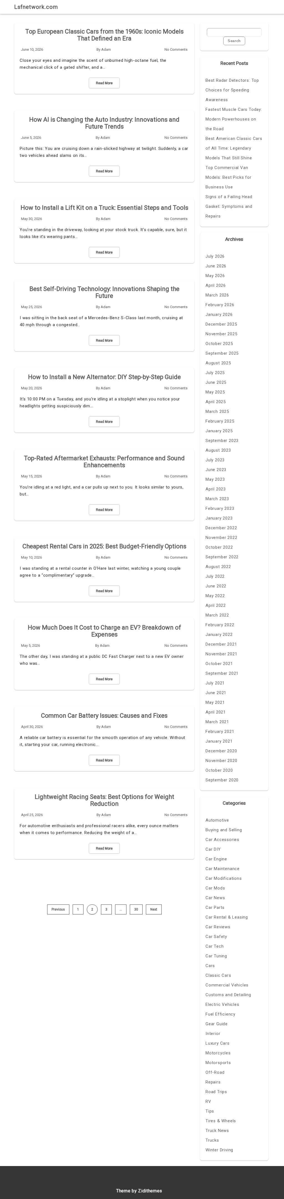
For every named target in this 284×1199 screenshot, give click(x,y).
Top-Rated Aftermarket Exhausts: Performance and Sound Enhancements (104, 462)
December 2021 (221, 644)
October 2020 (219, 770)
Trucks (212, 1140)
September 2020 (222, 780)
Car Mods (215, 888)
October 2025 (219, 343)
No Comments (175, 49)
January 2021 (219, 741)
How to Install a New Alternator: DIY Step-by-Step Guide (104, 377)
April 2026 (216, 285)
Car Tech (215, 946)
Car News (215, 897)
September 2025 (222, 353)
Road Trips (216, 1091)
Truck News (217, 1130)
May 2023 (215, 479)
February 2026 (220, 304)
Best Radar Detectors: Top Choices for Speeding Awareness (232, 90)
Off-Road (215, 1072)
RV (208, 1101)
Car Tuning (216, 955)
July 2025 (215, 372)
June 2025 (216, 382)
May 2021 (215, 702)
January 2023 (219, 518)
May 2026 (215, 275)
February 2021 (220, 731)
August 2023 (218, 450)
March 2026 (217, 295)
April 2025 (216, 401)
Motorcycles (218, 1052)
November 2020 (221, 760)
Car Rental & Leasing (227, 917)
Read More (104, 83)
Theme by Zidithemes (139, 1190)
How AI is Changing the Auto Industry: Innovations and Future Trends (104, 123)
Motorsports (218, 1062)
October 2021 (219, 663)
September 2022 (222, 556)
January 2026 (219, 314)
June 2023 (216, 469)
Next (153, 909)
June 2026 (216, 266)
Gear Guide (217, 1023)
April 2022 (216, 605)
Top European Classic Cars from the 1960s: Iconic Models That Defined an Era (104, 35)
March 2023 (217, 498)
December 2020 (221, 750)
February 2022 (220, 624)
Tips (210, 1111)
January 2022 (219, 634)
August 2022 (218, 566)
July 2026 (215, 256)
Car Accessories (222, 839)
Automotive (217, 820)
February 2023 (220, 508)
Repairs (213, 1082)
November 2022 (221, 537)
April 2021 (216, 712)
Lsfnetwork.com (36, 7)
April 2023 (216, 489)
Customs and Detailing (228, 994)
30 (136, 909)
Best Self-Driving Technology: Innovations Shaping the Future (104, 292)
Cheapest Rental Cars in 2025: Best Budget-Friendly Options (104, 546)
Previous (58, 909)
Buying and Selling (224, 829)
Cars (210, 965)
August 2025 (218, 363)
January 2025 (219, 430)
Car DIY (213, 849)
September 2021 (222, 673)
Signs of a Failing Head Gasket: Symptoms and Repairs (229, 206)
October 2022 (219, 547)
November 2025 (221, 333)
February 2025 (220, 421)
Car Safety (216, 936)
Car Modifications (224, 878)
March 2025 (217, 411)
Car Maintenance (223, 868)
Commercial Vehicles (227, 985)
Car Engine (216, 859)
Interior (213, 1033)
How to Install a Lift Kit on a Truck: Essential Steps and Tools (104, 207)
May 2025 (215, 392)
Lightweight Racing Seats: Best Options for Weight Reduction (104, 800)
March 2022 (217, 615)
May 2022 (215, 595)
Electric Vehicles (222, 1004)
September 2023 (222, 440)
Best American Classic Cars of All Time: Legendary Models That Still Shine (234, 148)
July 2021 (215, 683)
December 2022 (221, 527)
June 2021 (216, 692)
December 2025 (221, 324)
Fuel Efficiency (220, 1014)
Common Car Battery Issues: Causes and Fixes (104, 715)
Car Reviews (218, 926)
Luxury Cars (218, 1043)
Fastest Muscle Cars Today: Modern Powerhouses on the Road (234, 119)
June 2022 (216, 586)
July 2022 (215, 576)
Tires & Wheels (221, 1120)
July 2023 (215, 459)
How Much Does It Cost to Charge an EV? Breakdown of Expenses (104, 631)
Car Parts (215, 907)
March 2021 (217, 721)
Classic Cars (218, 975)
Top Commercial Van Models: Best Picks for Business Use (229, 177)
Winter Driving (219, 1149)
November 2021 (221, 653)
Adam (106, 49)
